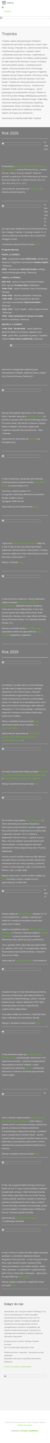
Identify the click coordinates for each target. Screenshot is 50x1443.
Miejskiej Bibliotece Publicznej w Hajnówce (22, 778)
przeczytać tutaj (33, 628)
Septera (24, 1431)
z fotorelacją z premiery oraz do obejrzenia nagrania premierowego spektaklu (20, 736)
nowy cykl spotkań (34, 820)
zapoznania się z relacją (26, 1217)
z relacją (32, 438)
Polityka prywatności (25, 1425)
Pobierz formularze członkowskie (17, 1366)
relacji (35, 506)
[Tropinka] (6, 11)
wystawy (29, 1068)
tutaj (37, 244)
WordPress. (34, 1431)
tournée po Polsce (34, 416)
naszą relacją (35, 188)
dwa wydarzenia (25, 913)
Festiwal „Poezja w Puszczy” (25, 543)
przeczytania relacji (24, 960)
